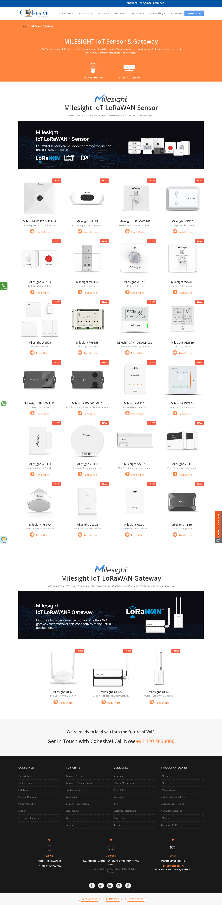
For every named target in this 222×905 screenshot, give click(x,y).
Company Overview (75, 776)
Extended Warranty (28, 796)
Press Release (120, 789)
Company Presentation (77, 803)
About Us (119, 13)
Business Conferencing (172, 803)
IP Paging (165, 817)
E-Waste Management (124, 782)
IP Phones (166, 776)
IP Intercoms (167, 782)
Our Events (118, 796)
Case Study (71, 796)
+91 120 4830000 (53, 865)
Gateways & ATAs (169, 824)
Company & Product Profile (79, 782)
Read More (42, 232)
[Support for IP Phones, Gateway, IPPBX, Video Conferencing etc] (3, 539)
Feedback (114, 899)
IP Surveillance (168, 789)
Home (24, 26)
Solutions (102, 13)
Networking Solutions (171, 810)
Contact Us (176, 13)
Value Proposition (27, 803)
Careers (70, 817)
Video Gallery (156, 13)
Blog (115, 803)
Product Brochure (74, 789)
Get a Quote (137, 899)
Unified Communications (173, 796)
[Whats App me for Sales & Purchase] (3, 403)
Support (22, 810)
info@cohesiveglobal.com (172, 860)
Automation (84, 13)
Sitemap (70, 824)
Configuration (25, 782)
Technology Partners (28, 817)
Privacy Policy (120, 817)
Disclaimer (118, 824)
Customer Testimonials (124, 810)
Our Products (64, 13)
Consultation (24, 776)
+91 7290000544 (53, 860)
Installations (24, 789)
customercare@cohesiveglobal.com (172, 869)
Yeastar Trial (194, 13)
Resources (137, 13)
